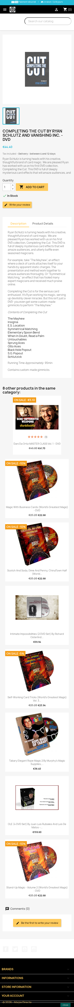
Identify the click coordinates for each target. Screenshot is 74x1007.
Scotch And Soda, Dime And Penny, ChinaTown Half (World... (37, 572)
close (65, 1005)
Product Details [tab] (42, 223)
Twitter (15, 949)
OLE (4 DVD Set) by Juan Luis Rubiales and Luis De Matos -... (37, 825)
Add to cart (31, 187)
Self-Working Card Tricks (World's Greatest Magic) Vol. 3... (37, 699)
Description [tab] (18, 223)
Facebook (5, 949)
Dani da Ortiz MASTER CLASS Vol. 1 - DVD (37, 443)
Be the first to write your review (39, 923)
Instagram (34, 949)
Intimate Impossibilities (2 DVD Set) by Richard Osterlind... (37, 635)
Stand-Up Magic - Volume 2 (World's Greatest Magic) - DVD (37, 889)
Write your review (19, 204)
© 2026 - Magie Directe (17, 1002)
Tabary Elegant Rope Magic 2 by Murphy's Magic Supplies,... (37, 762)
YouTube (24, 949)
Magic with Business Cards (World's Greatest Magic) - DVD (37, 508)
